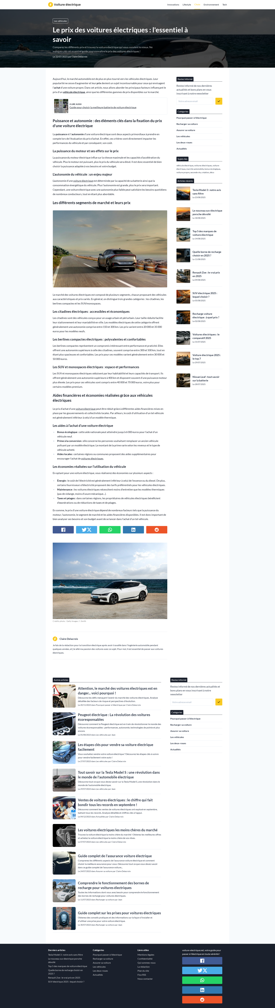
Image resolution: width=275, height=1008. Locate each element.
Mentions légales (146, 954)
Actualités (181, 148)
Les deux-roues (184, 142)
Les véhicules (60, 20)
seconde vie (195, 172)
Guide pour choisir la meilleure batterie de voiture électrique (102, 107)
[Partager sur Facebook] (63, 529)
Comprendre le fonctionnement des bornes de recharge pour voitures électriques (113, 885)
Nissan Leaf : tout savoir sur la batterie (205, 378)
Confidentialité (145, 958)
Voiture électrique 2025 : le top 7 (206, 356)
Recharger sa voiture (187, 124)
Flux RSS (142, 974)
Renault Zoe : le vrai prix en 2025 (206, 274)
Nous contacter (145, 978)
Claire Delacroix (79, 56)
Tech (224, 4)
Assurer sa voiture (185, 130)
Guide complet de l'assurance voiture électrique (115, 856)
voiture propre (182, 172)
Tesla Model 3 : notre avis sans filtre (206, 191)
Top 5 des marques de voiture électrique (204, 233)
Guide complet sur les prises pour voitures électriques (119, 913)
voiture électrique (83, 180)
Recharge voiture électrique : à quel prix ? (205, 315)
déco (212, 172)
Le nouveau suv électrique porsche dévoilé (207, 212)
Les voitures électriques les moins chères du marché (118, 830)
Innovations (173, 4)
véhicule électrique (74, 92)
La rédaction (144, 966)
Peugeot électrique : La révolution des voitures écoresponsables (114, 717)
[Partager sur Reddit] (156, 529)
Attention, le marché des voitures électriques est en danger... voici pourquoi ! (117, 690)
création (205, 172)
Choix (197, 4)
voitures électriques (92, 458)
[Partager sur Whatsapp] (109, 529)
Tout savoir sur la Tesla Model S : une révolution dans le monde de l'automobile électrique (119, 774)
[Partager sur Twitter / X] (86, 529)
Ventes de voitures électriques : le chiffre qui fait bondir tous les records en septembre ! (115, 802)
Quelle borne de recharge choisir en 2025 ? (206, 253)
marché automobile (195, 169)
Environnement (211, 4)
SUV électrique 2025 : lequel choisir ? (204, 295)
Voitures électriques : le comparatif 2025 (206, 336)
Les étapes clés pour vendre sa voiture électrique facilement (115, 747)
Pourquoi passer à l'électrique (191, 117)
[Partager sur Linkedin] (133, 529)
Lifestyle (187, 4)
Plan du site (143, 970)
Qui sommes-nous (147, 962)
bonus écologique (212, 169)
